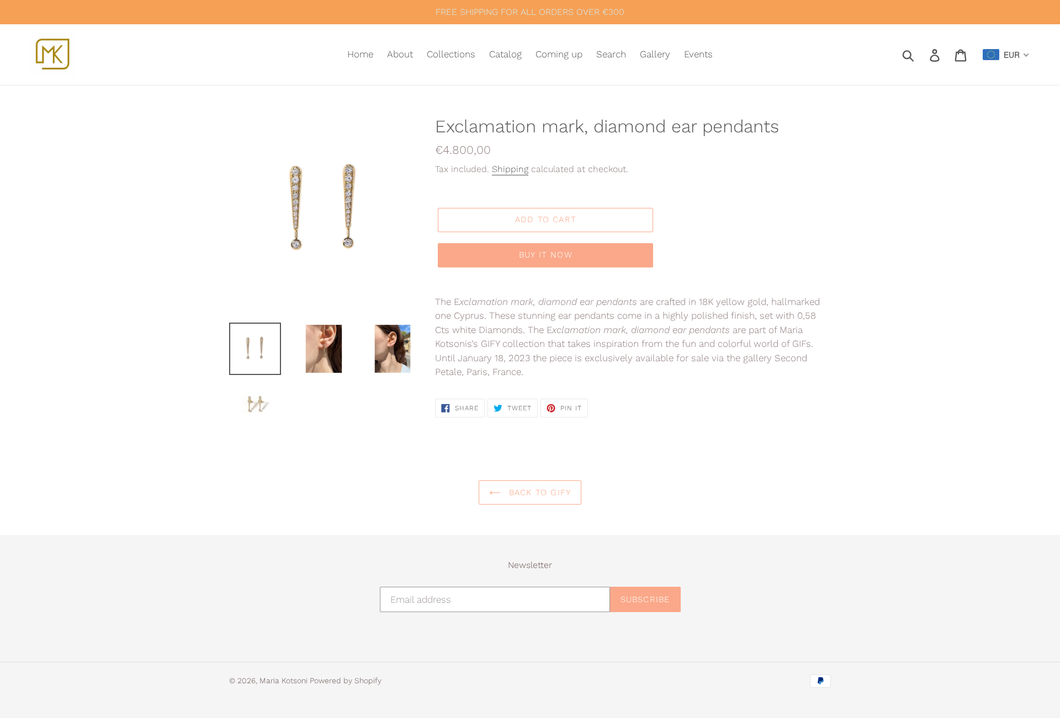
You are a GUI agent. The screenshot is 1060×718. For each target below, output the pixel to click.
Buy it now (546, 255)
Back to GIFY (538, 492)
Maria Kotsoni (284, 680)
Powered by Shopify (345, 680)
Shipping (510, 169)
